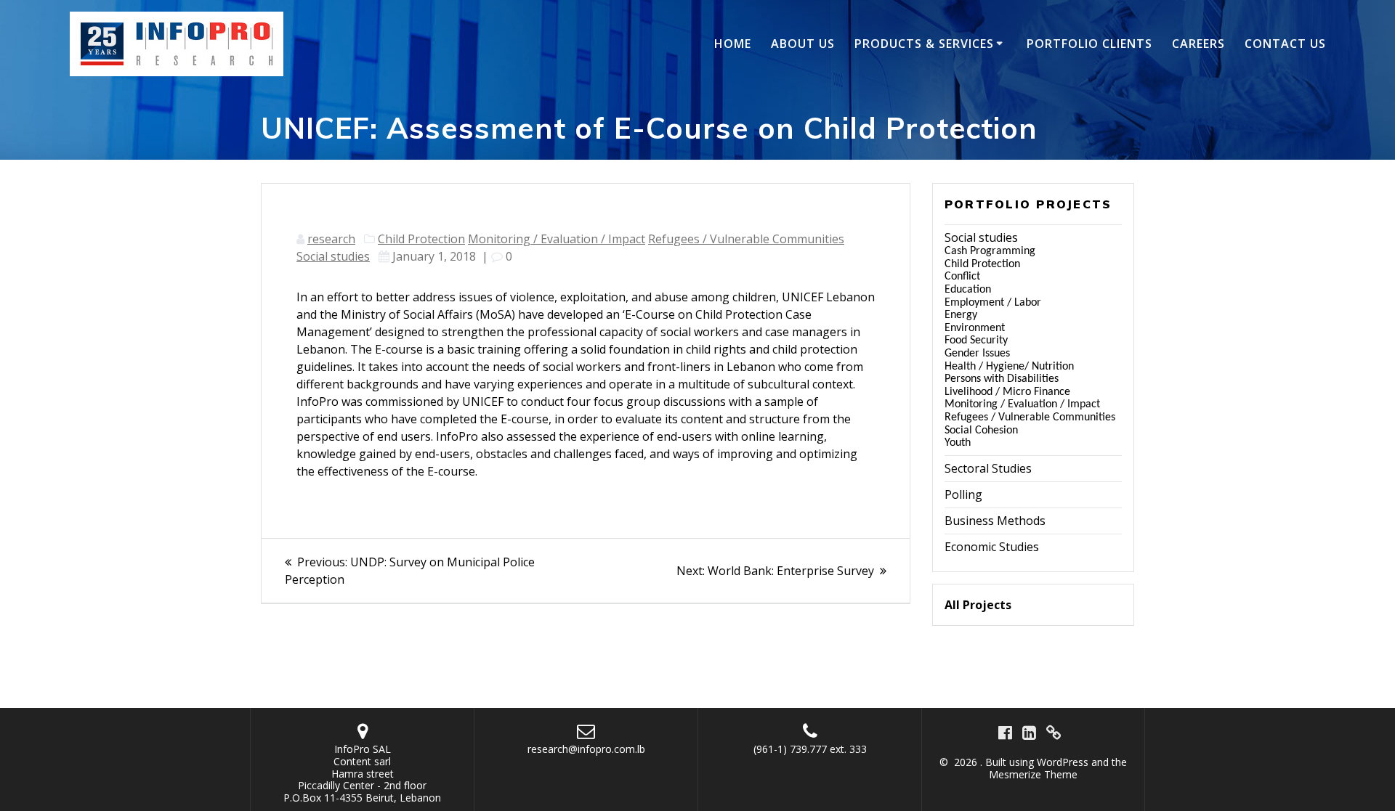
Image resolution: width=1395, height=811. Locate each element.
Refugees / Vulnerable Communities (746, 239)
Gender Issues (977, 353)
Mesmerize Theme (1033, 774)
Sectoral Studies (988, 468)
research (331, 239)
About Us (803, 44)
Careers (1198, 44)
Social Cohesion (981, 430)
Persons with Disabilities (1002, 379)
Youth (958, 443)
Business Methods (995, 521)
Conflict (962, 276)
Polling (963, 494)
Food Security (976, 340)
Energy (961, 315)
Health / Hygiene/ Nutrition (1009, 366)
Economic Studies (992, 547)
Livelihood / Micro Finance (1007, 392)
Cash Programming (990, 251)
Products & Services (924, 44)
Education (968, 290)
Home (732, 44)
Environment (975, 328)
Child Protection (421, 239)
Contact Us (1285, 44)
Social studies (333, 256)
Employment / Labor (993, 303)
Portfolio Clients (1089, 44)
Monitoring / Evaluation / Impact (556, 239)
